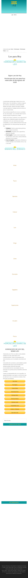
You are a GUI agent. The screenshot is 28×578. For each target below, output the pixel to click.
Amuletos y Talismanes (15, 409)
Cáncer (15, 212)
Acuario (15, 321)
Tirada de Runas (15, 388)
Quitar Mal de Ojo (14, 412)
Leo (15, 227)
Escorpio (15, 274)
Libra (14, 258)
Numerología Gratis (14, 391)
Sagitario (15, 290)
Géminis (14, 196)
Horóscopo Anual (15, 402)
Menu (15, 14)
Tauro (15, 181)
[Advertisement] (14, 31)
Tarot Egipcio (14, 384)
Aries (14, 165)
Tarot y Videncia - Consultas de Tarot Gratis (14, 4)
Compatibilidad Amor (15, 405)
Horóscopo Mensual (14, 398)
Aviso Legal (4, 570)
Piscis (15, 336)
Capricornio (14, 305)
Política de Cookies (21, 570)
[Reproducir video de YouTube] (15, 90)
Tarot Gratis (15, 381)
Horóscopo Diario (15, 395)
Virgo (15, 243)
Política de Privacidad (12, 570)
